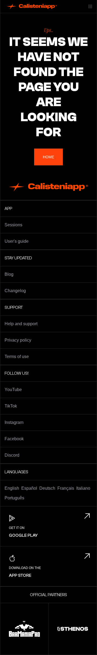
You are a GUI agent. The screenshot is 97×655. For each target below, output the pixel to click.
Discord (12, 455)
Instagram (14, 422)
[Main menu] (90, 6)
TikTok (11, 406)
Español (29, 488)
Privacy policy (18, 340)
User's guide (17, 241)
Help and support (21, 323)
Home (48, 157)
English (12, 488)
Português (14, 498)
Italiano (83, 488)
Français (65, 488)
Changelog (15, 290)
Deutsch (47, 488)
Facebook (14, 438)
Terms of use (17, 356)
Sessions (13, 225)
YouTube (13, 389)
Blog (9, 274)
